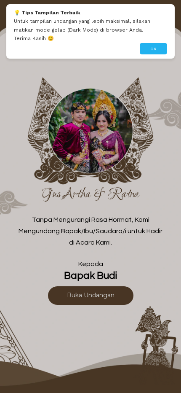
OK (153, 48)
